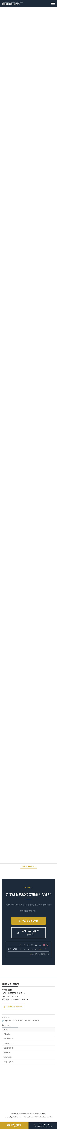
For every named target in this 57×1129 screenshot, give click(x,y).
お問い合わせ (8, 1062)
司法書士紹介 (8, 1039)
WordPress (15, 1117)
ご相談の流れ (8, 1043)
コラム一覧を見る (27, 866)
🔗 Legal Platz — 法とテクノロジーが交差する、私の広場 (20, 1021)
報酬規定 (7, 1053)
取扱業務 (7, 1034)
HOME (6, 1030)
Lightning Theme (28, 1117)
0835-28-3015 (30, 920)
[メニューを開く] (53, 3)
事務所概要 (8, 1057)
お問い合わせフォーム (30, 933)
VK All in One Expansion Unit (43, 1117)
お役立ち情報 (8, 1048)
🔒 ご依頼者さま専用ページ (13, 1007)
